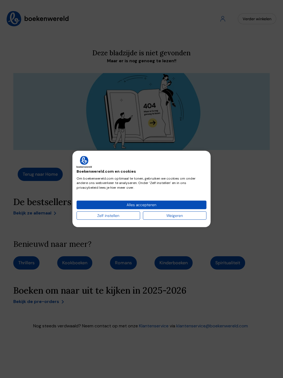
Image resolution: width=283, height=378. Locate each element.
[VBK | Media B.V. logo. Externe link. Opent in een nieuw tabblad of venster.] (84, 162)
